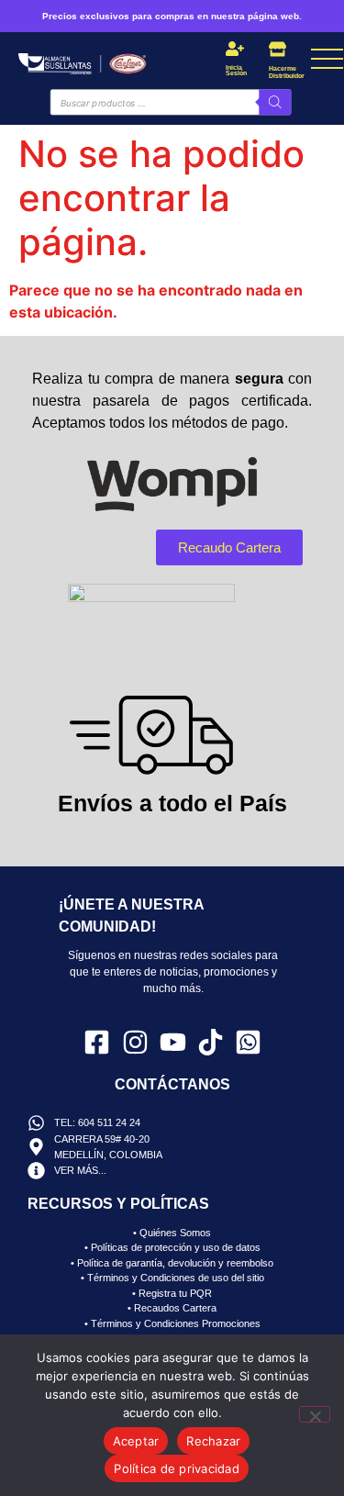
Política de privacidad (176, 1468)
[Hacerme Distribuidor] (277, 49)
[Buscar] (276, 102)
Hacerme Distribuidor (287, 72)
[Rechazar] (314, 1414)
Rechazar (213, 1441)
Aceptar (136, 1441)
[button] (186, 60)
